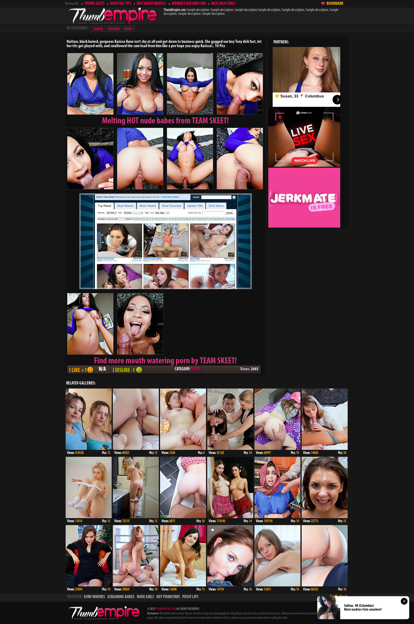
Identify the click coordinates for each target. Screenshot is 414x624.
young (98, 29)
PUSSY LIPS (190, 597)
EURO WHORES (94, 597)
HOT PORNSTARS (168, 597)
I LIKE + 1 (80, 369)
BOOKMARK (335, 4)
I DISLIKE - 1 (126, 369)
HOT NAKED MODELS (151, 4)
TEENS (195, 369)
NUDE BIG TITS (120, 4)
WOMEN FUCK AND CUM (189, 4)
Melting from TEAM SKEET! (165, 121)
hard (128, 29)
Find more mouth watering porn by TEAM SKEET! (165, 361)
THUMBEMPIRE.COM (165, 609)
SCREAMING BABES (120, 597)
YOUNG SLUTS (94, 4)
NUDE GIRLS (145, 597)
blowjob (114, 29)
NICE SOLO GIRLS (223, 4)
